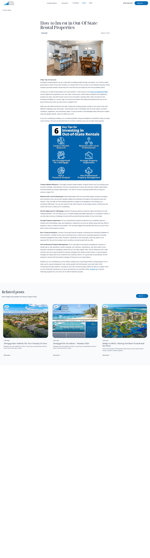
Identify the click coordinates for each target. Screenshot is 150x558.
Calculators (64, 3)
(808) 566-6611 (128, 3)
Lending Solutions (52, 3)
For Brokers (76, 3)
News (84, 3)
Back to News (7, 10)
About (90, 3)
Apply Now (140, 3)
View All (141, 296)
